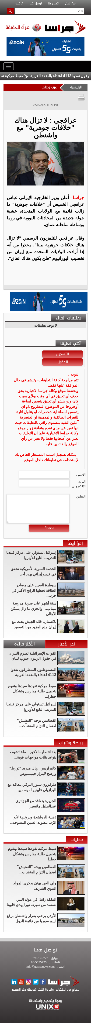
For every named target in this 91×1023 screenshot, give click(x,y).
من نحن (70, 3)
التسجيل (62, 354)
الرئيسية (76, 87)
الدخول (62, 362)
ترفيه (19, 3)
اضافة (49, 528)
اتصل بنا (53, 3)
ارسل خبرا (35, 3)
